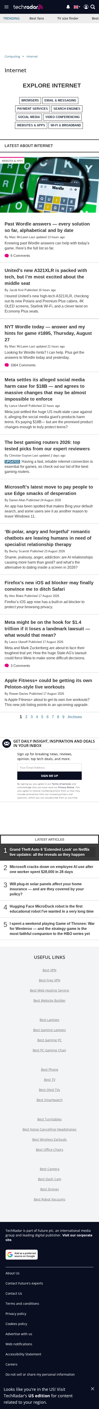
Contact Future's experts (24, 1283)
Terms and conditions (22, 1303)
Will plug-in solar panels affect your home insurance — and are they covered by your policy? (47, 889)
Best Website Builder (49, 1000)
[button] (92, 7)
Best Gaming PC (49, 1040)
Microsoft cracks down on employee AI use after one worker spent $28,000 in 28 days (51, 869)
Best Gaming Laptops (49, 1030)
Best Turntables (49, 1119)
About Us (13, 1273)
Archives (75, 717)
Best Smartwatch (50, 1100)
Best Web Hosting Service (49, 990)
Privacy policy (16, 1313)
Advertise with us (19, 1334)
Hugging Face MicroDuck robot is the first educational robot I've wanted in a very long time (52, 908)
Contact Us (14, 1293)
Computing (12, 56)
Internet (32, 56)
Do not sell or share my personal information (40, 1374)
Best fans (36, 18)
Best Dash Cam (49, 1179)
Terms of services (62, 783)
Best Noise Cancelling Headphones (49, 1129)
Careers (11, 1364)
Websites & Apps (12, 160)
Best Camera (49, 1169)
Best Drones (49, 1189)
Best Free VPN (49, 980)
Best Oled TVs (49, 1090)
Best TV (49, 1079)
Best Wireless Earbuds (49, 1139)
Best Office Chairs (49, 1149)
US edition (39, 1395)
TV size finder (68, 18)
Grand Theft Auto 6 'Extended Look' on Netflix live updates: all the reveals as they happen (50, 851)
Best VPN (49, 970)
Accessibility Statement (23, 1354)
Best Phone (49, 1069)
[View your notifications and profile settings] (68, 7)
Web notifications (19, 1344)
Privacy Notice (66, 787)
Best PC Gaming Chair (49, 1050)
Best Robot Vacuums (49, 1199)
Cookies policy (16, 1324)
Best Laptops (49, 1020)
